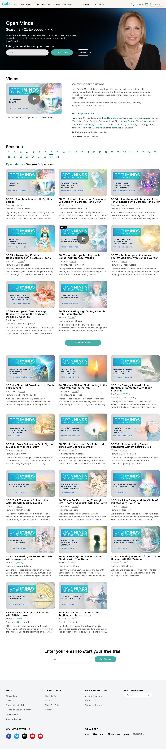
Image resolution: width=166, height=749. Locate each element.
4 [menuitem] (27, 152)
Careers (49, 700)
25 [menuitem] (155, 152)
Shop (87, 700)
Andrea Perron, (128, 121)
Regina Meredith (86, 113)
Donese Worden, (143, 118)
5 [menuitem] (33, 152)
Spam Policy (12, 714)
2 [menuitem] (15, 152)
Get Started (62, 52)
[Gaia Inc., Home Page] (6, 3)
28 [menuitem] (21, 156)
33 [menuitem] (51, 156)
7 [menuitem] (45, 152)
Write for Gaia (52, 705)
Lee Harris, (132, 124)
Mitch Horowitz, (114, 128)
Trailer (83, 52)
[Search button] (132, 4)
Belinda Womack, (86, 124)
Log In (157, 4)
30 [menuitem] (33, 156)
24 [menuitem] (149, 152)
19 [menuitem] (118, 152)
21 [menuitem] (130, 152)
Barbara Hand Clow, (109, 118)
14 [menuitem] (88, 152)
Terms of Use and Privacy (18, 710)
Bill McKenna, (99, 128)
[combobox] (138, 695)
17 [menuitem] (106, 152)
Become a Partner (93, 705)
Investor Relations (93, 696)
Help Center (51, 696)
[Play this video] (34, 98)
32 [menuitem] (45, 156)
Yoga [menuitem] (36, 5)
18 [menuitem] (112, 152)
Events (48, 710)
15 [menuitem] (94, 152)
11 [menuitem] (70, 152)
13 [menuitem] (82, 152)
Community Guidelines (16, 705)
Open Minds (14, 164)
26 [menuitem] (9, 156)
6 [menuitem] (39, 152)
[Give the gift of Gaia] (146, 4)
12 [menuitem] (76, 152)
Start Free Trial (83, 342)
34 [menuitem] (57, 156)
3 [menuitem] (21, 152)
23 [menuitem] (142, 152)
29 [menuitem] (27, 156)
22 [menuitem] (136, 152)
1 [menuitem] (8, 152)
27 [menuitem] (15, 156)
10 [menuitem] (63, 152)
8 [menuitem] (51, 152)
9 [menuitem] (57, 152)
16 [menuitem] (100, 152)
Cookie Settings (13, 719)
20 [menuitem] (124, 152)
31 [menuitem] (39, 156)
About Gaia (11, 696)
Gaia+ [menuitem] (94, 5)
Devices (10, 700)
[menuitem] (16, 3)
